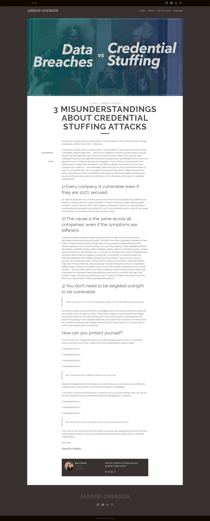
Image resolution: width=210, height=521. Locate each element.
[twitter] (167, 3)
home (34, 3)
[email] (171, 3)
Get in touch (164, 11)
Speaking (178, 11)
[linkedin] (176, 3)
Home (142, 11)
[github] (181, 3)
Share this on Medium (71, 448)
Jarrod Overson (42, 11)
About (151, 11)
